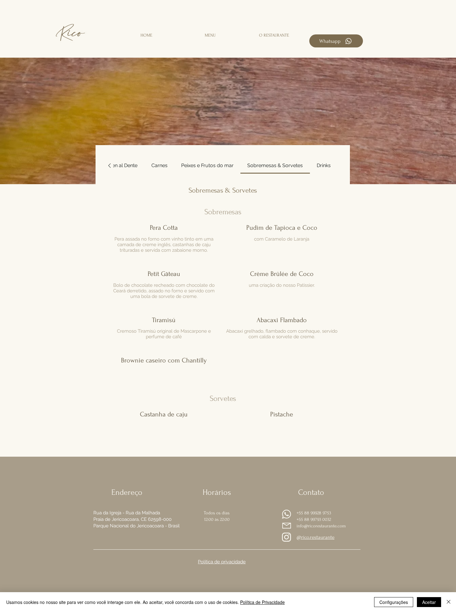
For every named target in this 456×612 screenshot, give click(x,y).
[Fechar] (448, 602)
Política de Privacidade (262, 602)
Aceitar (429, 602)
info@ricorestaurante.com (321, 526)
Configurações (393, 602)
